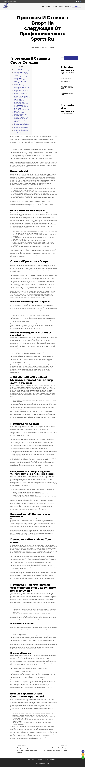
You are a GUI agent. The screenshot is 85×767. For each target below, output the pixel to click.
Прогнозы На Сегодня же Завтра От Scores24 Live (22, 77)
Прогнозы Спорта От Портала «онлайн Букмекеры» (21, 91)
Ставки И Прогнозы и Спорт (20, 72)
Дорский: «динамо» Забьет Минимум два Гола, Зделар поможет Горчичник (20, 81)
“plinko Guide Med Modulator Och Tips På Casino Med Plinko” (67, 77)
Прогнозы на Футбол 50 (19, 100)
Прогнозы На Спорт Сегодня (21, 106)
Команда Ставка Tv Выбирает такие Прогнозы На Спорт (21, 131)
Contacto (76, 6)
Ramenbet (52, 47)
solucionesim (35, 47)
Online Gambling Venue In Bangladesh (66, 82)
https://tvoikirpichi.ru (31, 206)
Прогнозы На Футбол (19, 102)
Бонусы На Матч (18, 69)
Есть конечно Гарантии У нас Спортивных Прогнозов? (21, 104)
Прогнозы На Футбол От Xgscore (22, 123)
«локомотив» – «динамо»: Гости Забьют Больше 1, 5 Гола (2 (21, 117)
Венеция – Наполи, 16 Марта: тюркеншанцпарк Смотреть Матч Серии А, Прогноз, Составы (22, 87)
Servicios (55, 6)
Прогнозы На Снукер (19, 112)
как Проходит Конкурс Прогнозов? (22, 129)
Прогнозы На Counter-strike (21, 127)
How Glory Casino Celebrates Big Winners (67, 73)
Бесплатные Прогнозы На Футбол (22, 71)
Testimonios (68, 6)
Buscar (71, 58)
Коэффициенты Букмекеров (20, 114)
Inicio (43, 6)
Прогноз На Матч (18, 115)
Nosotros (48, 6)
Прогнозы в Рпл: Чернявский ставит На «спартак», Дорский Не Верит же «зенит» (22, 98)
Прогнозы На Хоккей (19, 84)
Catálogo (61, 6)
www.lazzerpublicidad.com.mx (10, 1)
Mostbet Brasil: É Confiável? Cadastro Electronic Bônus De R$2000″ (67, 87)
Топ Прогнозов (17, 108)
